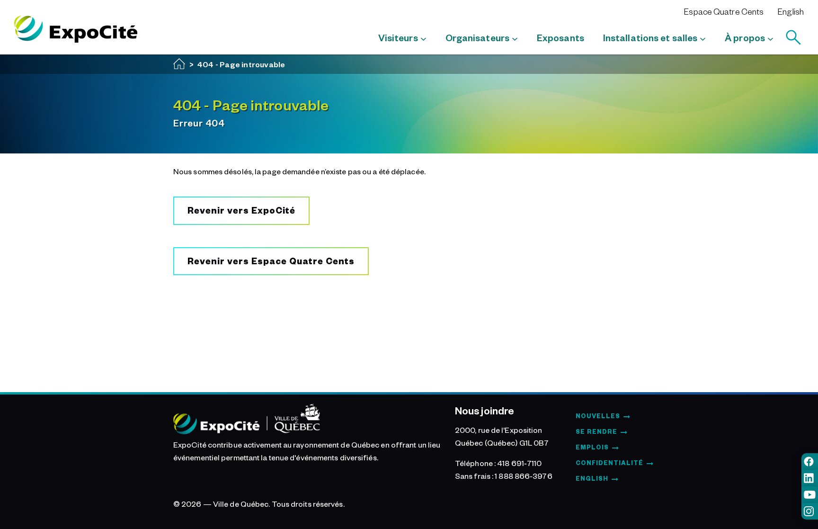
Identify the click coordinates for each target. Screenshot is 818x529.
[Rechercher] (793, 37)
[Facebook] (809, 461)
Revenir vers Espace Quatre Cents (271, 261)
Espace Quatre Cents (724, 11)
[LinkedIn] (809, 478)
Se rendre (596, 431)
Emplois (592, 447)
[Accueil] (179, 64)
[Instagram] (809, 511)
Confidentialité (609, 462)
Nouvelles (598, 416)
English (791, 11)
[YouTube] (809, 494)
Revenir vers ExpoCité (241, 210)
